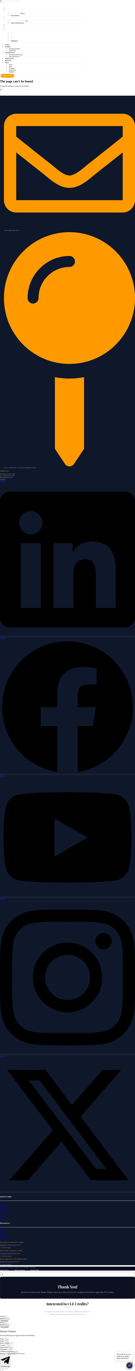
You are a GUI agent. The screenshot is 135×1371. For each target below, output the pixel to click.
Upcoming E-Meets (14, 48)
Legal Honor (10, 25)
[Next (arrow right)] (3, 1370)
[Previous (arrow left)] (1, 1370)
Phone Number (5, 1343)
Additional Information (7, 1351)
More (8, 29)
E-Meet (9, 10)
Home (8, 8)
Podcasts (12, 68)
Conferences (11, 17)
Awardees (3, 1209)
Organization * (5, 1347)
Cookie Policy (34, 1270)
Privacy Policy (4, 1270)
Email (2, 1316)
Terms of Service (19, 1270)
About (11, 64)
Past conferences (17, 23)
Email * (2, 1341)
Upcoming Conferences (16, 54)
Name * (2, 1339)
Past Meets (15, 15)
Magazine (14, 41)
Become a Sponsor (6, 1213)
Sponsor (9, 27)
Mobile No (3, 1318)
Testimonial (12, 70)
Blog (10, 66)
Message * (3, 1353)
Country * (3, 1345)
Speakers (3, 1233)
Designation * (4, 1349)
